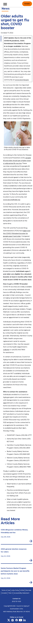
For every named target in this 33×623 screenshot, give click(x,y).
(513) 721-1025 (16, 601)
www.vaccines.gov (22, 80)
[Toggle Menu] (5, 4)
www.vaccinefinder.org (11, 200)
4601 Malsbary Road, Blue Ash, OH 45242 (16, 611)
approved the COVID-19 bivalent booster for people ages (16, 233)
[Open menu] (19, 4)
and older (17, 236)
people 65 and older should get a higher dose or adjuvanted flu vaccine (17, 160)
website (6, 350)
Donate (27, 4)
